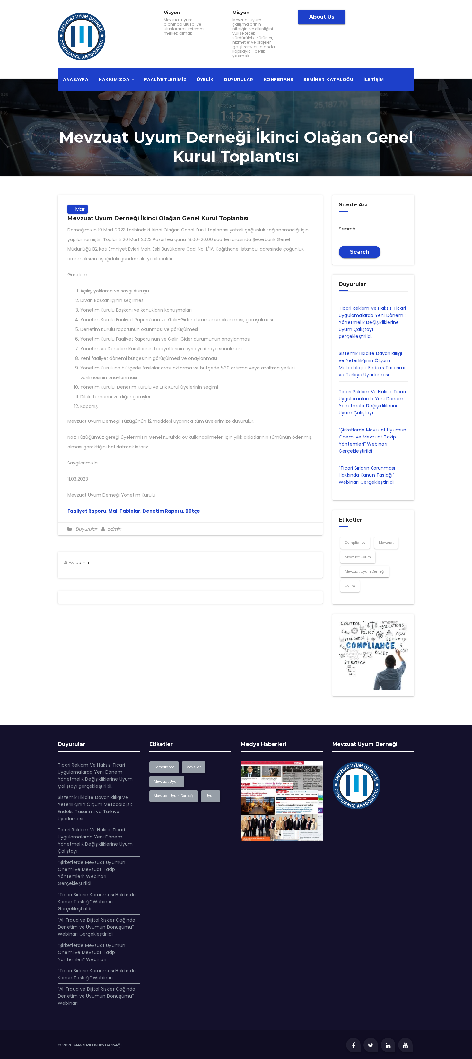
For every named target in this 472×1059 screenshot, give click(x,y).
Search (359, 252)
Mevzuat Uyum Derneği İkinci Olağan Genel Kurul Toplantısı (158, 218)
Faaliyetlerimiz (165, 79)
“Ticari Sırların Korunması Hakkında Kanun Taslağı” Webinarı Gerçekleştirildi (367, 475)
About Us (321, 17)
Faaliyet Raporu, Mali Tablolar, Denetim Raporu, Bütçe (133, 511)
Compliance (355, 542)
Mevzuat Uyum (358, 557)
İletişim (373, 79)
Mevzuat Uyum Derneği (365, 571)
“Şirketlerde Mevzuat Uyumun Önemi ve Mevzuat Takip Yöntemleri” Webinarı (91, 952)
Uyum (350, 586)
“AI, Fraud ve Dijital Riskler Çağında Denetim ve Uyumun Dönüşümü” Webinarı (96, 996)
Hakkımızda (115, 79)
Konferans (278, 79)
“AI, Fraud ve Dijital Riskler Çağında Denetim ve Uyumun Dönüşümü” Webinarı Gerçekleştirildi (96, 927)
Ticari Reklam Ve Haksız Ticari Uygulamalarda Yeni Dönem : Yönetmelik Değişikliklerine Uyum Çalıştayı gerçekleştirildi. (372, 322)
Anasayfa (75, 79)
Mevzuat (386, 542)
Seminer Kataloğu (328, 79)
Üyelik (205, 79)
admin (113, 529)
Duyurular (238, 79)
